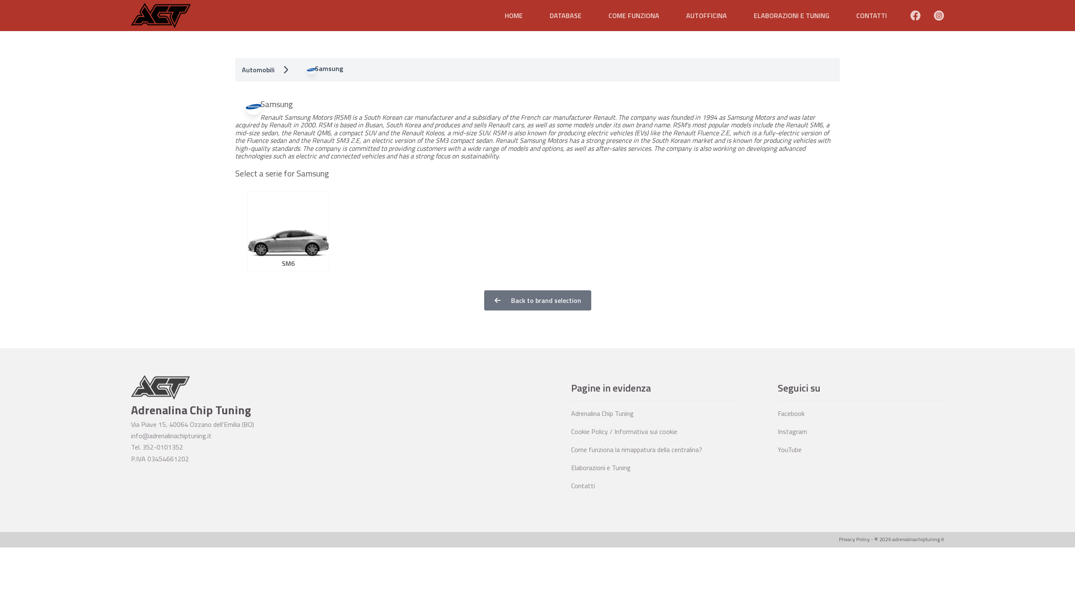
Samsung (329, 68)
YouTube (790, 450)
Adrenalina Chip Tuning (602, 413)
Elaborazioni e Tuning (791, 16)
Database (566, 16)
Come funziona (633, 16)
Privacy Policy (854, 539)
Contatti (871, 16)
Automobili (258, 70)
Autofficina (706, 16)
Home (514, 16)
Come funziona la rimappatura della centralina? (636, 450)
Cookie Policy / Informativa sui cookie (624, 431)
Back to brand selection (545, 300)
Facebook (791, 413)
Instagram (792, 431)
